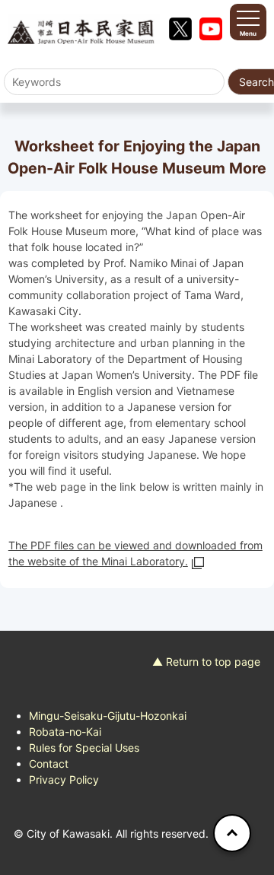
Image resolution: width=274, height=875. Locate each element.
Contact (48, 763)
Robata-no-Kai (65, 731)
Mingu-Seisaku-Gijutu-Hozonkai (107, 715)
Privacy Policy (64, 779)
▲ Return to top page (206, 661)
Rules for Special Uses (84, 747)
